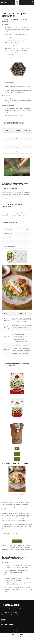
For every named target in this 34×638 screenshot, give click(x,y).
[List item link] (17, 612)
